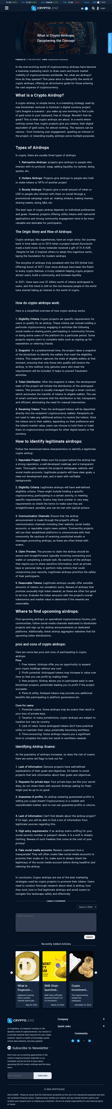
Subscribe (42, 1075)
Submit (89, 937)
